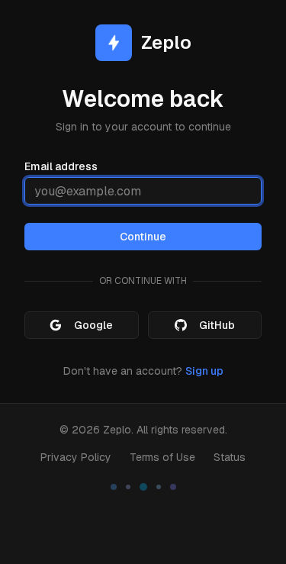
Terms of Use (162, 457)
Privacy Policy (75, 457)
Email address (61, 166)
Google (93, 325)
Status (230, 457)
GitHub (217, 325)
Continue (143, 236)
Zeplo (117, 430)
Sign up (204, 371)
